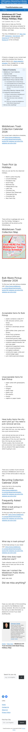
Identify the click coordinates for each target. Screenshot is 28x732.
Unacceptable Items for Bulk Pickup (16, 83)
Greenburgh (5, 38)
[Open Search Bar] (24, 10)
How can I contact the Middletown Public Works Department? (15, 102)
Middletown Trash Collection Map (13, 77)
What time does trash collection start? (15, 98)
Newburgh (5, 40)
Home (4, 644)
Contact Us (5, 707)
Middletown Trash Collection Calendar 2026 (12, 73)
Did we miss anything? (10, 105)
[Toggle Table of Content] (23, 70)
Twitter (16, 638)
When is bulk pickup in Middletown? (15, 94)
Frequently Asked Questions (12, 92)
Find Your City (6, 719)
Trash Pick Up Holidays (10, 75)
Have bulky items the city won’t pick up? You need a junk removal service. (15, 87)
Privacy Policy (6, 712)
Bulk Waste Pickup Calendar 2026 (13, 79)
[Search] (21, 677)
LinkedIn (12, 638)
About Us (5, 710)
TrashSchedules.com (14, 7)
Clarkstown (8, 36)
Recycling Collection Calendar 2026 (14, 90)
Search (22, 722)
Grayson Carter (15, 623)
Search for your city (10, 674)
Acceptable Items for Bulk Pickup (15, 81)
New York (23, 34)
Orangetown (16, 36)
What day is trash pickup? (13, 96)
